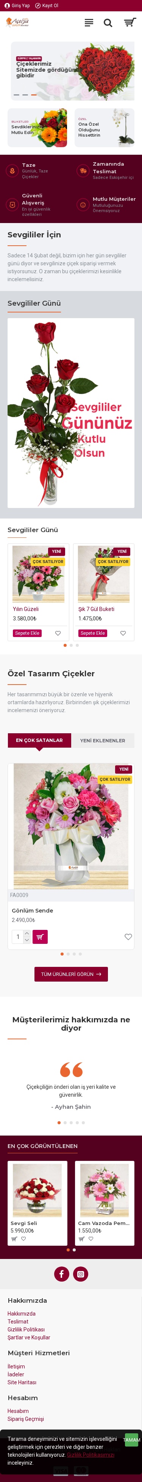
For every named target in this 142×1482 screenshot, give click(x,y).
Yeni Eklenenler (102, 740)
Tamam (131, 1440)
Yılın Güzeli (26, 609)
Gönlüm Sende (32, 910)
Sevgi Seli (24, 1223)
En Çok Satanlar (39, 740)
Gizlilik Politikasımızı (90, 1455)
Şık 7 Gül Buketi (96, 609)
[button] (65, 645)
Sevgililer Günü (34, 303)
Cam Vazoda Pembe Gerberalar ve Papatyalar (105, 1223)
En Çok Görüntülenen (43, 1146)
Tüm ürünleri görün (67, 974)
